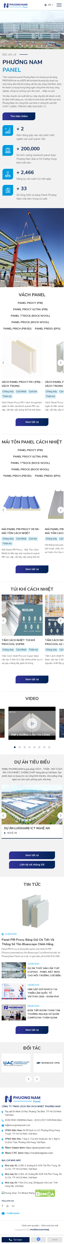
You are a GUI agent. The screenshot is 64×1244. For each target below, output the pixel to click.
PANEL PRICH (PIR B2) (17, 328)
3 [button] (27, 45)
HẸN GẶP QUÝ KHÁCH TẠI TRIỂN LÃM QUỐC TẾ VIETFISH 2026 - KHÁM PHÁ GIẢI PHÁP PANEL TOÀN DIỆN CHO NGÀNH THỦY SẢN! (44, 996)
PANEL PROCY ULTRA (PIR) (30, 309)
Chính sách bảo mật (49, 1225)
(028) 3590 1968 (13, 1120)
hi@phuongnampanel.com (17, 1125)
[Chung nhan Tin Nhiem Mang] (18, 1193)
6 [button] (42, 45)
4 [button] (32, 45)
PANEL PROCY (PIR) (30, 303)
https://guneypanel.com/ (38, 1147)
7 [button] (46, 45)
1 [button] (17, 46)
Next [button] (60, 362)
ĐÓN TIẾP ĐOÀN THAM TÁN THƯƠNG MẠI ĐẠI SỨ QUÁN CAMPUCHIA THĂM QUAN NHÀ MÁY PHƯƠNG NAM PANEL (44, 1017)
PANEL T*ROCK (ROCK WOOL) (30, 316)
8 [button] (49, 747)
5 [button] (37, 45)
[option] (32, 29)
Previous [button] (3, 362)
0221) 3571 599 (43, 1120)
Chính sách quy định (30, 1225)
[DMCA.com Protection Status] (45, 1193)
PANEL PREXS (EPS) (48, 328)
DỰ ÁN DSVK (13, 828)
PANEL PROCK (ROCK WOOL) (30, 322)
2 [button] (22, 45)
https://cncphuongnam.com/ (38, 1152)
